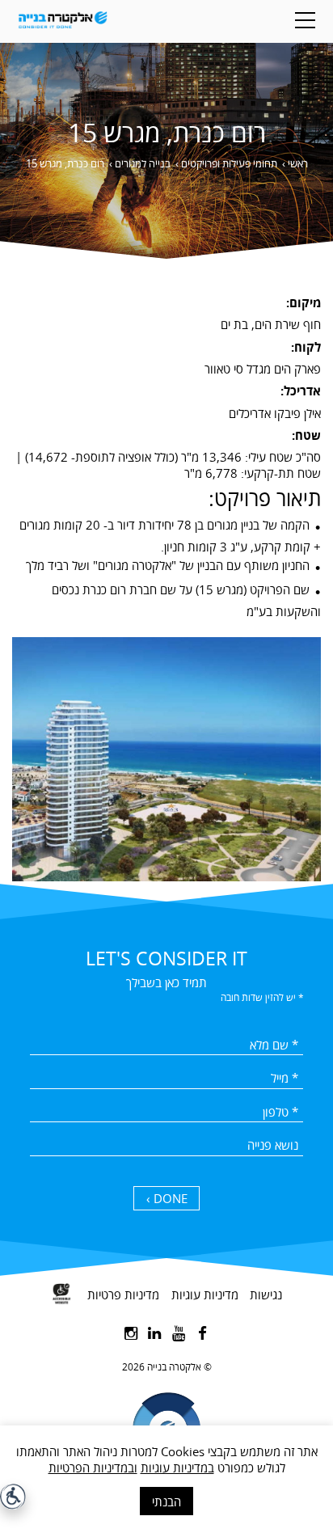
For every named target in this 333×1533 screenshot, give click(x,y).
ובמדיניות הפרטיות (92, 1467)
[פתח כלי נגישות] (13, 1497)
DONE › (167, 1198)
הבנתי (166, 1501)
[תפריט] (305, 20)
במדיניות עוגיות (177, 1467)
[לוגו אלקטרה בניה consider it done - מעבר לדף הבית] (62, 21)
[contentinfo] (166, 1398)
